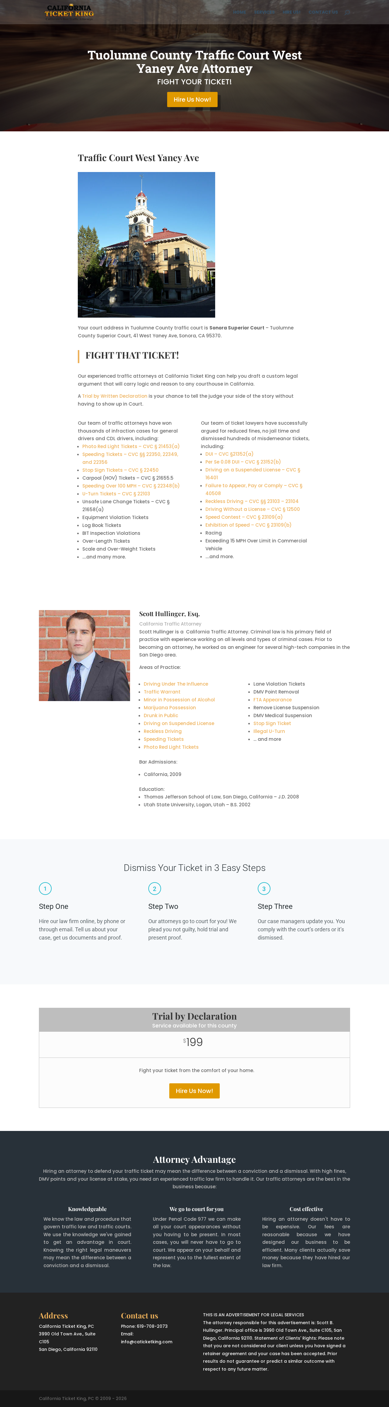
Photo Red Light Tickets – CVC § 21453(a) (131, 446)
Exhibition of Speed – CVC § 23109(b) (248, 525)
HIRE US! (292, 12)
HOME (239, 12)
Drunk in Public (161, 715)
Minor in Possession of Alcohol (179, 700)
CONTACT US (323, 12)
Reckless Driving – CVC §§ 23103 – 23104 (252, 501)
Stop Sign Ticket (272, 723)
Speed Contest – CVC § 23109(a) (244, 517)
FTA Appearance (272, 700)
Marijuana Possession (170, 707)
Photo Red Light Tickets (171, 747)
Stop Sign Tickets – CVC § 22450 (120, 470)
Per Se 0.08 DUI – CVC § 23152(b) (243, 462)
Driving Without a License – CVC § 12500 (252, 509)
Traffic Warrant (162, 692)
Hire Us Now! (192, 99)
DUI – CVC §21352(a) (229, 454)
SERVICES (264, 12)
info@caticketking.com (146, 1342)
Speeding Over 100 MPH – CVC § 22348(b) (131, 486)
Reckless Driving (163, 731)
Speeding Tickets (164, 739)
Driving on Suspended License (179, 723)
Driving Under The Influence (176, 684)
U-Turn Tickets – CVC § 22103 (116, 494)
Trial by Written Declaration (114, 396)
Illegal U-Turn (269, 731)
